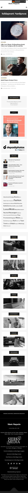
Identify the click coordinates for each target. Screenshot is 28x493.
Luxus (6, 209)
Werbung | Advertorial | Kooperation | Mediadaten (14, 413)
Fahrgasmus (11, 200)
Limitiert (17, 206)
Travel (12, 434)
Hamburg (5, 203)
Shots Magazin (14, 424)
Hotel (15, 203)
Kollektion (6, 206)
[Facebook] (11, 464)
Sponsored (21, 434)
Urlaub (12, 223)
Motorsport (21, 209)
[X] (8, 464)
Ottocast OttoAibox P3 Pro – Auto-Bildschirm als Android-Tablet (15, 165)
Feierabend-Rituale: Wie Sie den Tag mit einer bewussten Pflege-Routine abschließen (16, 177)
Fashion (17, 200)
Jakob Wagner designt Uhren (9, 80)
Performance (14, 215)
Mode (12, 209)
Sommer (5, 220)
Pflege (18, 215)
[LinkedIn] (20, 464)
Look (20, 206)
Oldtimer (19, 212)
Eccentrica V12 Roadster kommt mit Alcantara (15, 184)
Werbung (21, 223)
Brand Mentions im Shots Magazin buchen (14, 457)
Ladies (17, 432)
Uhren (8, 223)
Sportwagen (10, 220)
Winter (4, 225)
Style (14, 220)
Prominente (6, 218)
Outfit (10, 215)
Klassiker (20, 203)
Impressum (18, 471)
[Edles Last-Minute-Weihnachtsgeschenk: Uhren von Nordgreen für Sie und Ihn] (14, 30)
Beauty (16, 197)
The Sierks (20, 448)
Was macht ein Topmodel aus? (14, 159)
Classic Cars (6, 200)
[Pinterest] (14, 464)
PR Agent (14, 448)
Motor (9, 434)
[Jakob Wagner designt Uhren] (14, 66)
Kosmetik (12, 206)
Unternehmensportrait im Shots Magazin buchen (14, 460)
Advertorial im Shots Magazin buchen (14, 454)
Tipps (22, 220)
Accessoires (4, 77)
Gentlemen (21, 432)
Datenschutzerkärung (11, 471)
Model (16, 209)
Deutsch (17, 1)
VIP (18, 223)
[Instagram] (17, 464)
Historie (12, 203)
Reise (18, 218)
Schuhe (21, 217)
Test (19, 220)
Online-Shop (5, 215)
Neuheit (6, 213)
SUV (17, 220)
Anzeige (12, 197)
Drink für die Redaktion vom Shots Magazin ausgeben (14, 451)
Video (16, 223)
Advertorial (6, 197)
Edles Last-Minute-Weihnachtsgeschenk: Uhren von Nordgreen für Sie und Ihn (13, 45)
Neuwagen (13, 213)
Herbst (9, 203)
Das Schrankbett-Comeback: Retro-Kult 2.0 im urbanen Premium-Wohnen (16, 171)
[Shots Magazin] (14, 3)
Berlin (20, 197)
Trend (5, 223)
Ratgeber (13, 218)
